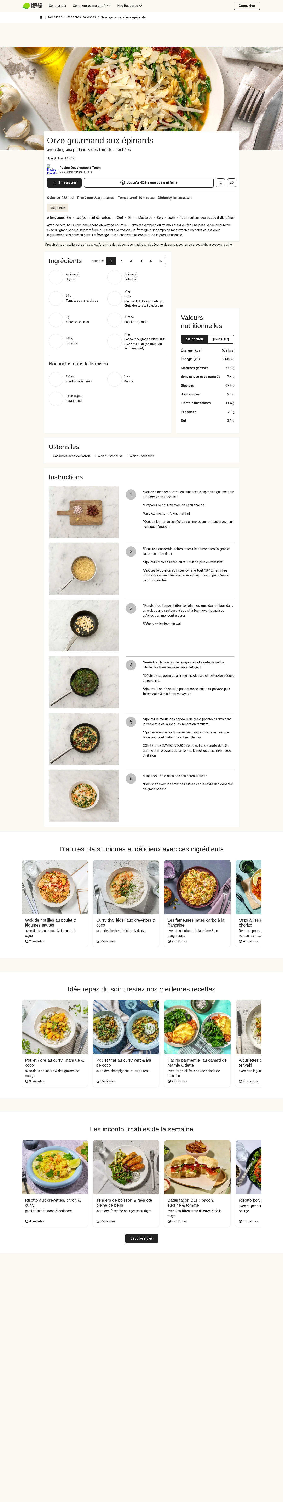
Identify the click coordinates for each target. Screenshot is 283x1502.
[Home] (41, 17)
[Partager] (231, 182)
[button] (111, 261)
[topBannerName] (141, 35)
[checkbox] (48, 158)
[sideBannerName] (208, 277)
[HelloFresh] (32, 6)
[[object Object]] (220, 182)
